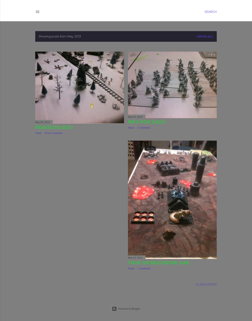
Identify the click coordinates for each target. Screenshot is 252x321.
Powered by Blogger (129, 308)
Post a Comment (53, 133)
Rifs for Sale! (147, 122)
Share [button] (38, 133)
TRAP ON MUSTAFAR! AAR (158, 262)
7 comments (143, 268)
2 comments (143, 127)
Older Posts (206, 284)
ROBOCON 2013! (54, 127)
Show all (205, 36)
